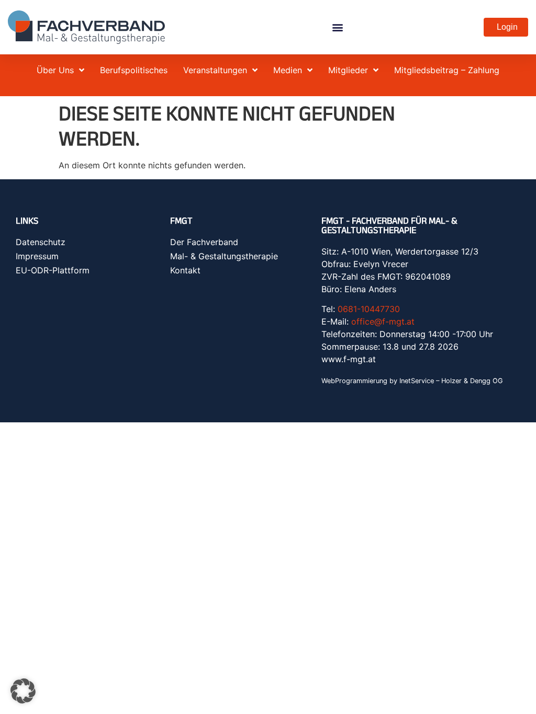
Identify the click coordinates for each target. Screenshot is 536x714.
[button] (337, 27)
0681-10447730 (369, 309)
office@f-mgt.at (383, 321)
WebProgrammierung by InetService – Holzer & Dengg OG (412, 381)
